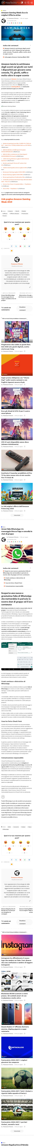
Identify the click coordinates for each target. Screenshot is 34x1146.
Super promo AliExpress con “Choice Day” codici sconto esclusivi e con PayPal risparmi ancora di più (15, 380)
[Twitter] (10, 23)
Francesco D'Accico (13, 18)
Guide (5, 469)
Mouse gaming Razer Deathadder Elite (14, 177)
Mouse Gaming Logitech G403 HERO (13, 174)
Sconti (5, 215)
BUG (9, 827)
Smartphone (7, 1023)
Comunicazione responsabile (14, 586)
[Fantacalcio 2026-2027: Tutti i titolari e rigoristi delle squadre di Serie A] (17, 1078)
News (5, 407)
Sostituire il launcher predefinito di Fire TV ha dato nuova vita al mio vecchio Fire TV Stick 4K (16, 475)
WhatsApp (6, 829)
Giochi (17, 211)
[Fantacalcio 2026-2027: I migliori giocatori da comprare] (17, 1047)
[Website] (30, 287)
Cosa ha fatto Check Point (13, 583)
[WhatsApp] (13, 23)
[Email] (21, 23)
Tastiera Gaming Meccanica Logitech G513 (15, 167)
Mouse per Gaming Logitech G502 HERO (14, 172)
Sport (5, 1056)
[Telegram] (19, 23)
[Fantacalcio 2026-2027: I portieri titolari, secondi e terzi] (17, 1109)
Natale (24, 211)
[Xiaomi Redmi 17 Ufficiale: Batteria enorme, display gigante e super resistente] (17, 1014)
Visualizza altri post (17, 266)
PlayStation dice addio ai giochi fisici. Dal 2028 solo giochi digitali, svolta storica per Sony (16, 347)
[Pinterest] (12, 23)
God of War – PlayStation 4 (10, 188)
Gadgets (6, 990)
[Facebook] (8, 23)
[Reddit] (17, 23)
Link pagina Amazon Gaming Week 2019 (17, 57)
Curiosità (16, 827)
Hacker (23, 827)
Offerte (4, 10)
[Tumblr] (15, 23)
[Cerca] (28, 2)
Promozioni (25, 213)
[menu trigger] (31, 2)
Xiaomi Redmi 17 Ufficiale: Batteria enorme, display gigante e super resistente (15, 1029)
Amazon (14, 79)
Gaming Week (15, 86)
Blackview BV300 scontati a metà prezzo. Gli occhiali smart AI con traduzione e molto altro (14, 996)
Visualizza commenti (22, 308)
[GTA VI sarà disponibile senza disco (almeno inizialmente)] (17, 429)
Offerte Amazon (14, 213)
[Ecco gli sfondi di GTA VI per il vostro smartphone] (17, 398)
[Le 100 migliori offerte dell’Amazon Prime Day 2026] (17, 493)
